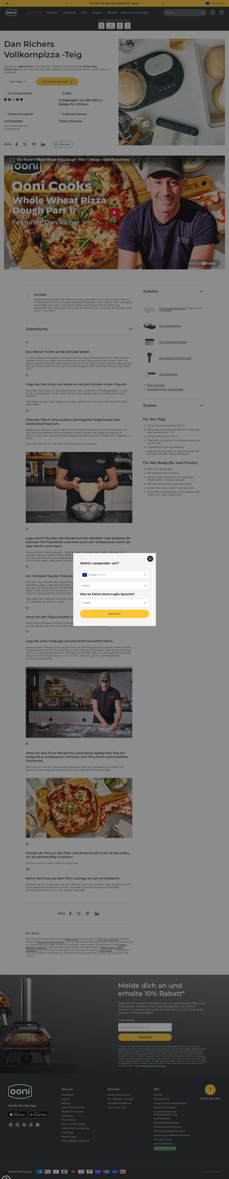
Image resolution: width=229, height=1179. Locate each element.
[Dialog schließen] (150, 559)
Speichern (114, 613)
